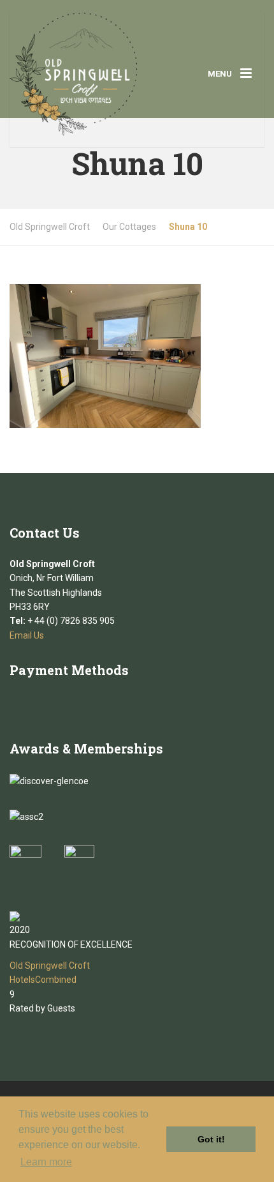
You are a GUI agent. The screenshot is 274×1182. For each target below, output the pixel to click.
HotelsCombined (43, 979)
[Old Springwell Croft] (73, 74)
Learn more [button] (46, 1161)
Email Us (27, 635)
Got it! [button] (211, 1139)
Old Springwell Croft (50, 965)
